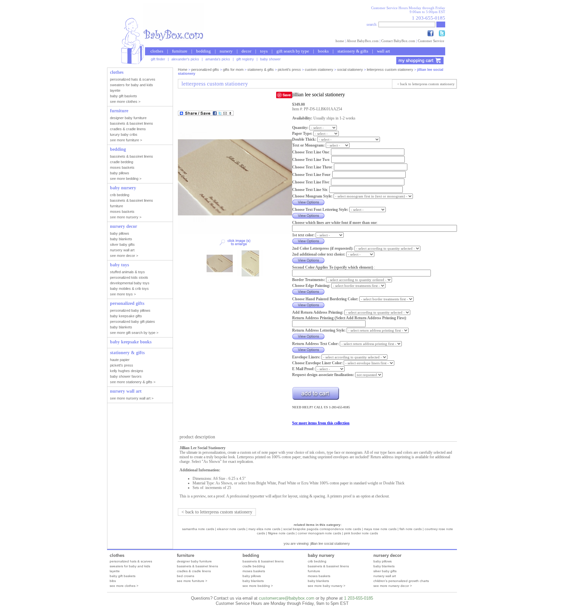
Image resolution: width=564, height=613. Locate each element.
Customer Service (431, 41)
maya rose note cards (380, 529)
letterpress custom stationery (390, 69)
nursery (226, 51)
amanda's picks (217, 59)
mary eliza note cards (264, 529)
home (340, 41)
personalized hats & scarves (131, 561)
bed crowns (185, 576)
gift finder (158, 59)
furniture (179, 51)
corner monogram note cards (319, 533)
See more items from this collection (321, 423)
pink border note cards (361, 533)
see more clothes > (124, 586)
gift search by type (292, 51)
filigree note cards (281, 533)
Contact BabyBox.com (398, 41)
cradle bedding (254, 566)
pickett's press (289, 69)
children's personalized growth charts (401, 581)
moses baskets (254, 571)
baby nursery (321, 555)
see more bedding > (258, 586)
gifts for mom (233, 69)
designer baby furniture (194, 561)
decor (246, 51)
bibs (113, 581)
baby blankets (253, 581)
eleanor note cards (231, 529)
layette (115, 571)
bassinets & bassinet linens (197, 566)
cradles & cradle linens (194, 571)
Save (287, 94)
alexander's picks (185, 59)
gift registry (245, 59)
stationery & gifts (352, 51)
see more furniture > (192, 581)
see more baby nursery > (326, 586)
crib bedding (317, 561)
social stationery (350, 69)
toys (264, 51)
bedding (203, 51)
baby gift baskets (122, 576)
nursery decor (387, 555)
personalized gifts (205, 69)
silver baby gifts (385, 571)
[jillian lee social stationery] (235, 233)
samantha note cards (198, 529)
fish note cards (411, 529)
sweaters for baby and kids (130, 566)
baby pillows (252, 576)
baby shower (270, 59)
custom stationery (319, 69)
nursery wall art (384, 576)
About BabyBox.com (363, 41)
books (323, 51)
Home (182, 69)
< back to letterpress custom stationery (426, 84)
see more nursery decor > (392, 586)
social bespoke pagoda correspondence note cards (322, 529)
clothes (156, 51)
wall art (383, 51)
